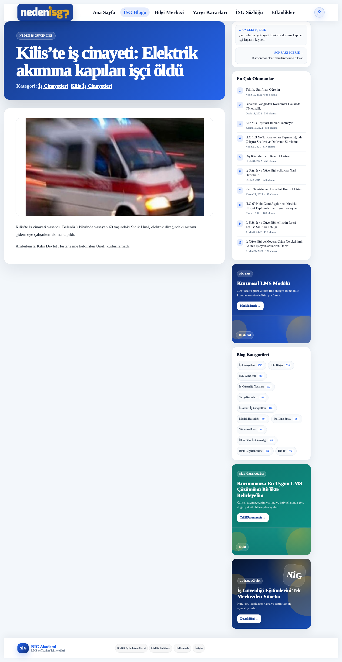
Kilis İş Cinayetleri (91, 86)
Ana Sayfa (104, 12)
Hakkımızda (182, 648)
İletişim (199, 648)
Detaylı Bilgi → (249, 618)
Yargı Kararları (210, 12)
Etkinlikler (283, 12)
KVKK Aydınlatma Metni (131, 648)
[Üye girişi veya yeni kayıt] (319, 12)
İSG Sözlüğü (249, 12)
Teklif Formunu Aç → (253, 517)
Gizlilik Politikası (160, 648)
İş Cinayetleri (53, 86)
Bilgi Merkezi (169, 12)
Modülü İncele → (250, 305)
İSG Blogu (135, 12)
